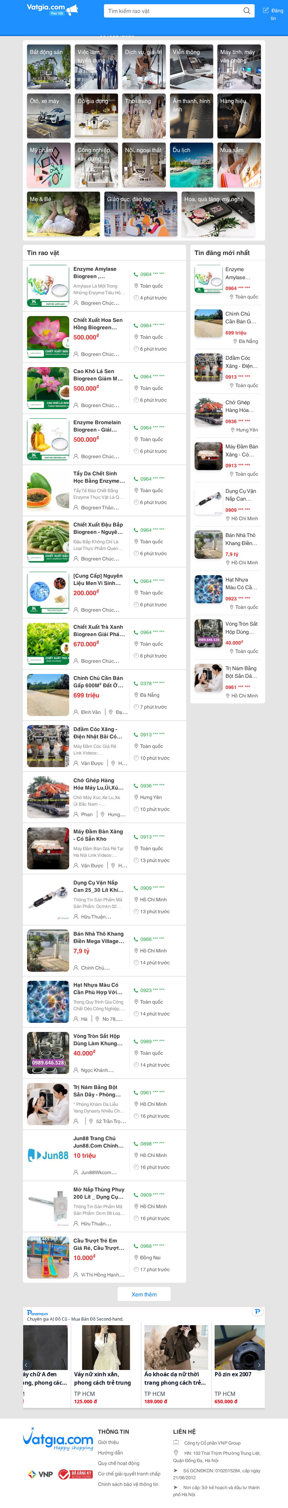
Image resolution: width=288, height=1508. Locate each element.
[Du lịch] (192, 164)
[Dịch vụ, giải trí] (144, 66)
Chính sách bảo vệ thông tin (128, 1483)
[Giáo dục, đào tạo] (140, 213)
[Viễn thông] (192, 66)
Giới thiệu (108, 1441)
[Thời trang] (144, 115)
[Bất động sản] (49, 66)
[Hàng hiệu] (239, 115)
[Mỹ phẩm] (49, 164)
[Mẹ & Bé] (63, 213)
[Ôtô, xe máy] (49, 115)
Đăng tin (277, 11)
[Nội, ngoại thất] (144, 164)
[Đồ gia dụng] (96, 115)
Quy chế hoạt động (118, 1462)
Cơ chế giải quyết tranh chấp (129, 1473)
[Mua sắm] (239, 164)
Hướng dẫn (110, 1452)
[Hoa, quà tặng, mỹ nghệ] (218, 213)
